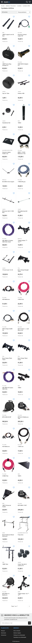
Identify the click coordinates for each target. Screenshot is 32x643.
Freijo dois (20, 534)
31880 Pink (5, 476)
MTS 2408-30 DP (6, 417)
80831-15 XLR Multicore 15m (21, 153)
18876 (19, 476)
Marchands (3, 632)
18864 (19, 387)
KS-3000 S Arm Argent (8, 181)
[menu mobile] (2, 2)
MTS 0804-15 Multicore (5, 594)
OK (29, 623)
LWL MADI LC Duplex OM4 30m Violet (7, 241)
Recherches (3, 635)
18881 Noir (5, 564)
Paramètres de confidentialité (20, 637)
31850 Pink (21, 299)
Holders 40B (21, 93)
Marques (3, 630)
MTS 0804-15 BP (22, 505)
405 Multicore (6, 299)
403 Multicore (6, 446)
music (7, 2)
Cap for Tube (5, 93)
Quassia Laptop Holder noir (6, 153)
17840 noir (21, 446)
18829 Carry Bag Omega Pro (6, 64)
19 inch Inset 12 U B (7, 270)
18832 (19, 123)
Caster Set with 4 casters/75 (22, 565)
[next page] (29, 606)
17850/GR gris (21, 181)
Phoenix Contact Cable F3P (22, 35)
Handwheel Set (6, 123)
